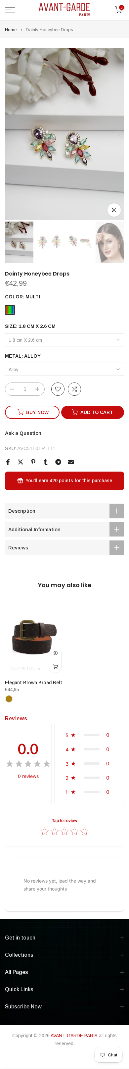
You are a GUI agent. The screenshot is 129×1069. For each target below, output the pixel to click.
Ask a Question (23, 433)
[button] (89, 735)
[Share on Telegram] (58, 462)
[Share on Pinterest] (33, 462)
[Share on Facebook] (8, 462)
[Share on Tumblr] (46, 462)
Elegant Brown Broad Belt (33, 682)
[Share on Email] (71, 462)
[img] (28, 765)
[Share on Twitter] (20, 462)
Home (11, 29)
